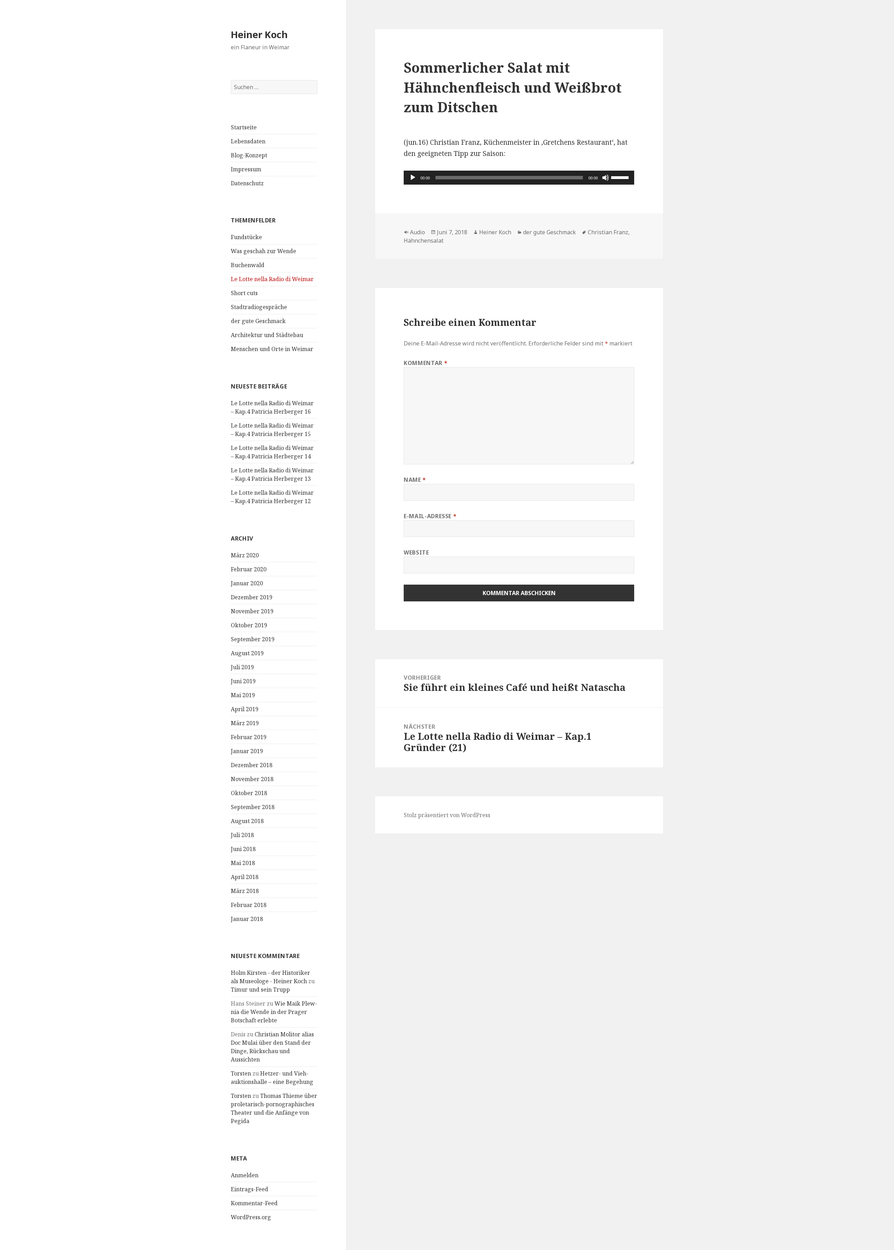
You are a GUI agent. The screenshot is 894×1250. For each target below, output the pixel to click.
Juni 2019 (243, 681)
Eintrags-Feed (249, 1189)
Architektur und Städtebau (267, 335)
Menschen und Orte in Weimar (272, 349)
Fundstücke (246, 237)
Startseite (244, 127)
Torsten (241, 1073)
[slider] (621, 177)
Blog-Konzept (249, 155)
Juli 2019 (242, 667)
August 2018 (247, 821)
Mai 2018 (243, 863)
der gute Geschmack (258, 321)
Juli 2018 (242, 835)
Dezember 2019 (251, 597)
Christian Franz (608, 232)
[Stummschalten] (605, 177)
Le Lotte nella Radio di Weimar (272, 279)
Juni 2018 (243, 849)
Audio (417, 232)
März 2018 (245, 891)
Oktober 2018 (249, 793)
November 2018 (252, 779)
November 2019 (252, 611)
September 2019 (252, 639)
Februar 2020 (248, 569)
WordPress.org (251, 1217)
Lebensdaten (248, 141)
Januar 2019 (247, 751)
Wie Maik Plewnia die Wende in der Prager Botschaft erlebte (274, 1012)
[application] (519, 178)
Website (416, 552)
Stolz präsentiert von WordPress (447, 815)
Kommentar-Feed (254, 1203)
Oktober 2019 (249, 625)
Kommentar (425, 363)
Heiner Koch (259, 34)
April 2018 (244, 877)
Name (415, 480)
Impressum (246, 169)
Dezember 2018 (251, 765)
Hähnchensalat (424, 240)
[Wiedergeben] (412, 177)
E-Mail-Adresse (430, 516)
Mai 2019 (243, 695)
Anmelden (244, 1175)
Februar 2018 (248, 905)
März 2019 (245, 723)
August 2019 (247, 653)
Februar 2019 (248, 737)
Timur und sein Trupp (260, 989)
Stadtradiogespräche (259, 307)
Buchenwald (247, 265)
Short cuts (244, 293)
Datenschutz (247, 183)
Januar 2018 (247, 919)
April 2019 (244, 709)
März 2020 (245, 555)
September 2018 (252, 807)
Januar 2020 (247, 583)
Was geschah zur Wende (263, 251)
